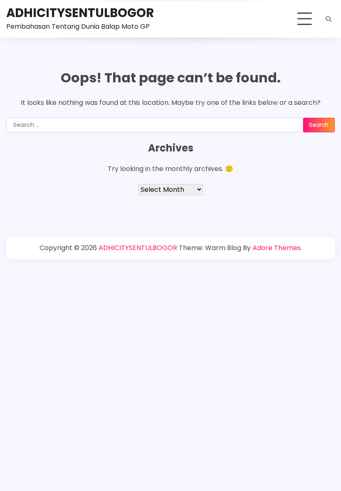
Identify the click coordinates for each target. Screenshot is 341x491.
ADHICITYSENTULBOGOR (80, 12)
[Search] (328, 19)
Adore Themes (276, 248)
